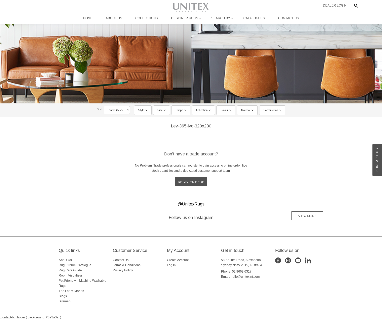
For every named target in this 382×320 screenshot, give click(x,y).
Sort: (99, 109)
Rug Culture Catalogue (75, 265)
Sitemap (64, 301)
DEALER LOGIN (335, 5)
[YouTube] (298, 260)
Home (88, 18)
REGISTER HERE (191, 182)
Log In (171, 265)
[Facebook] (278, 260)
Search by (220, 18)
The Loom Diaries (71, 291)
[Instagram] (288, 260)
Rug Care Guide (70, 270)
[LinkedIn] (308, 260)
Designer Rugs (184, 18)
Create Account (178, 260)
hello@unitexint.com (245, 276)
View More (307, 216)
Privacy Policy (123, 270)
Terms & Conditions (126, 265)
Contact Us (288, 18)
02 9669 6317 (241, 271)
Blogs (63, 296)
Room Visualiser (70, 275)
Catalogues (254, 18)
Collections (146, 18)
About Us (114, 18)
